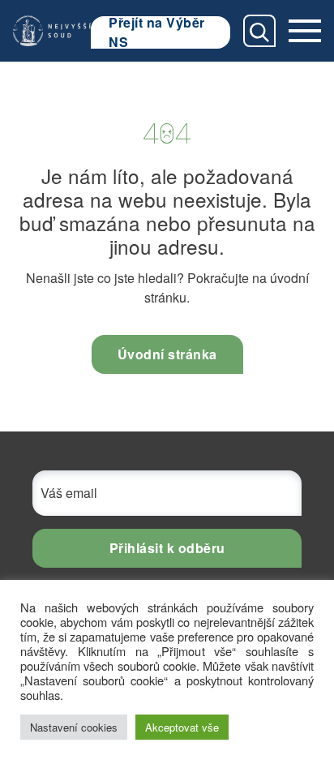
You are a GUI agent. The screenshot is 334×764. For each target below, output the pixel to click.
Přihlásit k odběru (167, 548)
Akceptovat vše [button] (182, 727)
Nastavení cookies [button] (74, 727)
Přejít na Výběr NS (157, 32)
